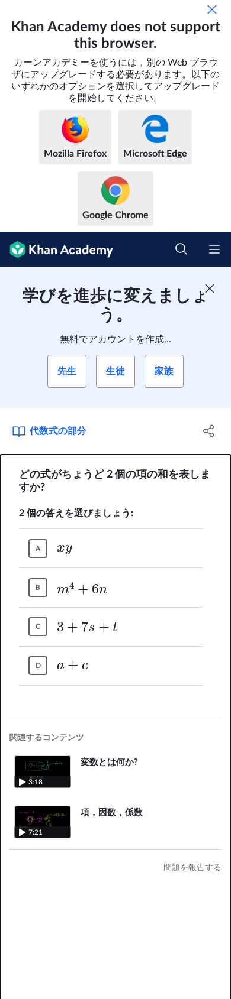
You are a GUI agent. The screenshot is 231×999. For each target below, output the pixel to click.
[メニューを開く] (214, 249)
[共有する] (208, 431)
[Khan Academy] (56, 249)
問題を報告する (192, 868)
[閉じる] (212, 9)
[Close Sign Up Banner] (210, 288)
